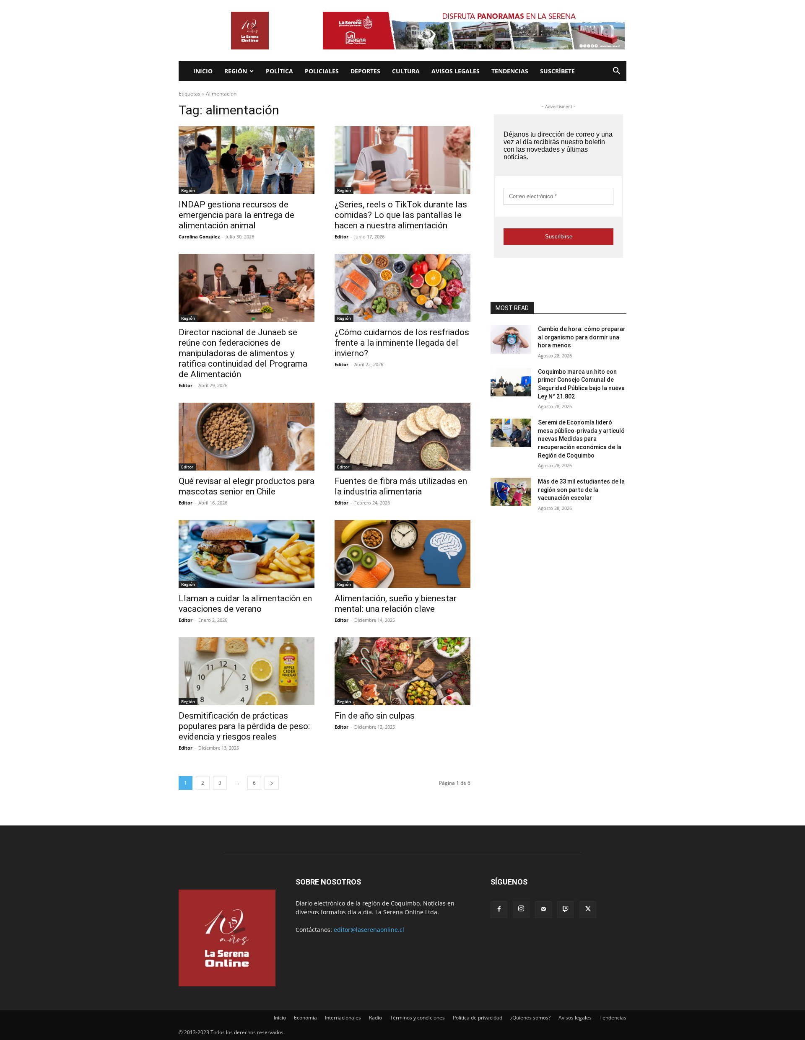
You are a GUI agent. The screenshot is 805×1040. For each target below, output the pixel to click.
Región (235, 71)
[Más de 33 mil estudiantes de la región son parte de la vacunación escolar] (511, 492)
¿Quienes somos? (530, 1017)
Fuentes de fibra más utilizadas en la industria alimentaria (401, 486)
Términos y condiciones (417, 1017)
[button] (616, 72)
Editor (341, 236)
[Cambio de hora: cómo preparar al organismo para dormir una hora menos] (511, 339)
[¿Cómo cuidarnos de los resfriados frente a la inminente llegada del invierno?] (402, 288)
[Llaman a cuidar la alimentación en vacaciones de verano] (246, 554)
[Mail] (543, 909)
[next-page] (272, 783)
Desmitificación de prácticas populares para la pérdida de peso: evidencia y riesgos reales (244, 726)
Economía (305, 1017)
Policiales (322, 71)
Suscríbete (557, 71)
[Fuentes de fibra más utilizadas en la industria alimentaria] (402, 437)
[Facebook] (499, 909)
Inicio (203, 71)
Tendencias (509, 71)
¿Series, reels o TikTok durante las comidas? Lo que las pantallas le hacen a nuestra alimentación (401, 214)
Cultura (406, 71)
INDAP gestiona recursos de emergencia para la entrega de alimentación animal (236, 214)
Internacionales (343, 1017)
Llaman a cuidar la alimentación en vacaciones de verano (245, 603)
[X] (587, 909)
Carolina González (199, 236)
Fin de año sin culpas (375, 716)
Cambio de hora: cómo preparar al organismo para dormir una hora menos (582, 337)
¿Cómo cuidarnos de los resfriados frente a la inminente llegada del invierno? (402, 342)
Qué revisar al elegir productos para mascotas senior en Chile (246, 486)
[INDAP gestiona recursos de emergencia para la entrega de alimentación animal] (246, 160)
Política (279, 71)
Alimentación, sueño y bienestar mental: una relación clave (396, 603)
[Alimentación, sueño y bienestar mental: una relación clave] (402, 554)
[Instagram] (521, 909)
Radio (375, 1017)
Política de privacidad (477, 1017)
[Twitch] (565, 909)
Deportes (365, 71)
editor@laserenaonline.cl (369, 930)
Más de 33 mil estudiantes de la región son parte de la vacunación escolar (581, 489)
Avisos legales (455, 71)
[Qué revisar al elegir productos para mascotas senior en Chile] (246, 437)
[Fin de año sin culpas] (402, 671)
